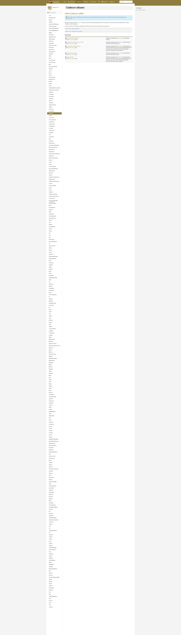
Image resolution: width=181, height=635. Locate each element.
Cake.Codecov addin (140, 10)
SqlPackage (51, 492)
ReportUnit (51, 447)
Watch (50, 562)
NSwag (50, 386)
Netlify (50, 371)
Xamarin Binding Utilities (54, 577)
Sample (50, 462)
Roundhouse (52, 458)
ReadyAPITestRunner (53, 441)
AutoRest (51, 53)
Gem (50, 237)
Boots (50, 73)
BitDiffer (51, 68)
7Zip (50, 15)
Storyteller (51, 502)
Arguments (51, 43)
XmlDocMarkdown (53, 596)
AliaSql (50, 19)
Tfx (49, 532)
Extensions (86, 1)
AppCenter (51, 34)
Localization (51, 333)
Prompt (50, 430)
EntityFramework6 (53, 194)
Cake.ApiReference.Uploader (55, 87)
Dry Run (50, 183)
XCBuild (50, 581)
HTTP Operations (53, 294)
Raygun (50, 437)
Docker (50, 164)
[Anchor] (85, 13)
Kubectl (50, 322)
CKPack (50, 100)
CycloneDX (51, 136)
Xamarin (51, 575)
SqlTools (51, 496)
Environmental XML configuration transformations (53, 202)
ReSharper (51, 449)
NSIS (50, 381)
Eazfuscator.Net (52, 185)
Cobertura (51, 109)
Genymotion (51, 239)
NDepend (51, 369)
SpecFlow (51, 490)
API (99, 1)
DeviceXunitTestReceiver (54, 153)
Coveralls (51, 128)
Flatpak (50, 224)
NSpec (50, 383)
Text (50, 526)
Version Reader (52, 549)
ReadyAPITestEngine (53, 439)
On (50, 7)
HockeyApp (51, 288)
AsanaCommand (52, 45)
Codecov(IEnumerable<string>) (73, 46)
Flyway (50, 231)
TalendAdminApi (52, 517)
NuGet (50, 388)
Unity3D (50, 543)
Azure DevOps (52, 60)
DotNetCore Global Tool (54, 177)
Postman (51, 422)
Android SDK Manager (54, 28)
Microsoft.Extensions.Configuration (55, 345)
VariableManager (53, 547)
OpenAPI (51, 398)
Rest (50, 454)
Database (51, 141)
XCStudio (51, 590)
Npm (50, 377)
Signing (50, 479)
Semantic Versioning (53, 468)
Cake (50, 85)
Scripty (50, 464)
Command (51, 117)
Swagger (51, 513)
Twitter (50, 539)
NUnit (50, 390)
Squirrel (50, 498)
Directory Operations (53, 158)
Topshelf (51, 534)
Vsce (50, 551)
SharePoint (51, 477)
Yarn (50, 604)
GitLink (50, 252)
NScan (50, 379)
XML (50, 594)
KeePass (51, 320)
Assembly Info (52, 51)
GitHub (50, 248)
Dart (50, 138)
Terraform (51, 522)
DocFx (50, 162)
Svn (50, 511)
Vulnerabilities (52, 560)
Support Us (105, 1)
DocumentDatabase (53, 168)
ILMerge (50, 299)
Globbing (51, 265)
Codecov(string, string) (72, 53)
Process (50, 426)
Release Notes (52, 443)
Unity (50, 541)
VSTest (50, 556)
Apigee (50, 32)
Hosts (50, 292)
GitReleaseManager (53, 256)
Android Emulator (53, 26)
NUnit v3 (51, 392)
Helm (50, 279)
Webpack (51, 566)
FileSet (50, 220)
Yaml (50, 602)
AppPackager (52, 39)
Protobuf (51, 432)
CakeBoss (51, 92)
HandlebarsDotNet (53, 277)
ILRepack (51, 301)
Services (51, 473)
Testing (50, 524)
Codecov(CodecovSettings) (73, 38)
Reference (79, 1)
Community (93, 1)
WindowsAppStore (53, 568)
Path (50, 413)
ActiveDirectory (52, 17)
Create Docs (51, 130)
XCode (50, 583)
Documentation (71, 1)
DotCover (51, 172)
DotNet (50, 175)
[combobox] (126, 2)
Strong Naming (52, 505)
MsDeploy (51, 362)
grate (50, 271)
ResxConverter (52, 456)
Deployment (51, 151)
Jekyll (50, 311)
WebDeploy (51, 564)
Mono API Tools (52, 354)
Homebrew (51, 290)
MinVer (50, 350)
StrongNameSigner (53, 507)
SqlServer (51, 494)
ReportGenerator (52, 445)
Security (51, 466)
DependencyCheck (53, 147)
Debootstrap (51, 143)
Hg (49, 282)
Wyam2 (50, 573)
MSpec (50, 364)
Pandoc (50, 409)
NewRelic (51, 373)
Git (49, 243)
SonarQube (51, 488)
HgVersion (51, 284)
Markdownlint (52, 339)
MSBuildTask (52, 360)
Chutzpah (51, 98)
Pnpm (50, 420)
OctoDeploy (51, 394)
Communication (52, 119)
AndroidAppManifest (53, 30)
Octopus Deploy (52, 396)
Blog (65, 1)
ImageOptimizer (52, 303)
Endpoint (51, 192)
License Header (52, 328)
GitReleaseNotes (52, 258)
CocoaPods (51, 111)
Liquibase (51, 330)
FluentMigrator (52, 226)
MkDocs (50, 352)
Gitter (50, 260)
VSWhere (51, 558)
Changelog (51, 94)
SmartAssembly (52, 485)
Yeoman (51, 607)
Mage (50, 337)
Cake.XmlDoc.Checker (54, 90)
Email (50, 187)
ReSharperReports (53, 451)
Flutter (50, 228)
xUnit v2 (50, 600)
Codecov (51, 113)
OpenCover (51, 400)
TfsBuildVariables (53, 530)
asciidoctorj (51, 49)
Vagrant (50, 545)
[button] (50, 7)
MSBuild (51, 356)
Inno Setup (51, 305)
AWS (50, 56)
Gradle (50, 267)
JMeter (50, 316)
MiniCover (51, 347)
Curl (50, 134)
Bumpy (50, 83)
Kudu (50, 324)
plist (50, 417)
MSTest (50, 367)
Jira (50, 313)
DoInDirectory (52, 170)
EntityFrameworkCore (54, 196)
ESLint (50, 205)
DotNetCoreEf (52, 179)
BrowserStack (52, 77)
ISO (49, 307)
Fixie (50, 222)
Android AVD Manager (54, 24)
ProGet (50, 428)
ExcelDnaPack (52, 207)
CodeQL (50, 115)
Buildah (50, 81)
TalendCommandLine (53, 519)
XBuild (50, 579)
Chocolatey (51, 96)
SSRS (50, 500)
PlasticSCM (51, 415)
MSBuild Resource (53, 358)
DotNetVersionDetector (54, 181)
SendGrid (51, 471)
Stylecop (51, 509)
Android (50, 22)
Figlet (50, 211)
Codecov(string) (70, 57)
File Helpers (51, 214)
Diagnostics (51, 155)
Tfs (49, 528)
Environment (52, 198)
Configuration (52, 126)
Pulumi (50, 434)
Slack (50, 483)
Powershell (51, 424)
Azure (50, 58)
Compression (52, 124)
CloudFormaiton (52, 104)
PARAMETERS (52, 411)
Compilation (51, 121)
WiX (50, 570)
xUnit (50, 598)
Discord (50, 160)
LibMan (50, 326)
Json (50, 318)
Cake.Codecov (69, 18)
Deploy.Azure (52, 149)
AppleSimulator (52, 36)
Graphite (51, 269)
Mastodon (51, 341)
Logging (50, 335)
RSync (50, 460)
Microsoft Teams (52, 343)
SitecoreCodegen (53, 481)
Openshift (51, 403)
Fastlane (51, 209)
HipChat (50, 286)
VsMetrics (51, 553)
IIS (49, 296)
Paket (50, 407)
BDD (50, 64)
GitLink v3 (51, 254)
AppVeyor (51, 41)
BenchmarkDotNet (53, 66)
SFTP (50, 475)
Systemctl (51, 515)
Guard (50, 273)
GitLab (50, 250)
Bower (50, 75)
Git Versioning (52, 245)
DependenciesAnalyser (54, 145)
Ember (50, 189)
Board (50, 70)
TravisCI (50, 536)
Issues (50, 309)
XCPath (50, 585)
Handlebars (51, 275)
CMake (50, 107)
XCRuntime (51, 587)
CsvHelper (51, 132)
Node (50, 375)
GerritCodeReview (53, 241)
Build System (52, 79)
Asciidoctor (51, 47)
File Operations (52, 218)
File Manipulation (52, 216)
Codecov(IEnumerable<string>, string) (75, 42)
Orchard (50, 405)
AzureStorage (52, 62)
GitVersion (51, 262)
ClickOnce (51, 102)
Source (112, 1)
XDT (50, 592)
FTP (50, 235)
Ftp (49, 233)
